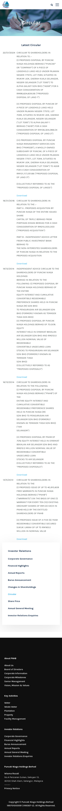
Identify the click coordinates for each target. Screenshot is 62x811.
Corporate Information (15, 673)
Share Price (14, 601)
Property (8, 715)
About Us (8, 665)
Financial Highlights (18, 565)
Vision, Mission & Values (16, 685)
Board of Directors (13, 669)
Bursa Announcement (19, 580)
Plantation (9, 711)
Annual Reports (16, 573)
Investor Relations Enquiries (23, 615)
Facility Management (15, 719)
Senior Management (14, 681)
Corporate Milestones (15, 677)
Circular (12, 594)
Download (22, 195)
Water (7, 703)
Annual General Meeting (20, 608)
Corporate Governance (20, 558)
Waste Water (10, 707)
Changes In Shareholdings (22, 587)
